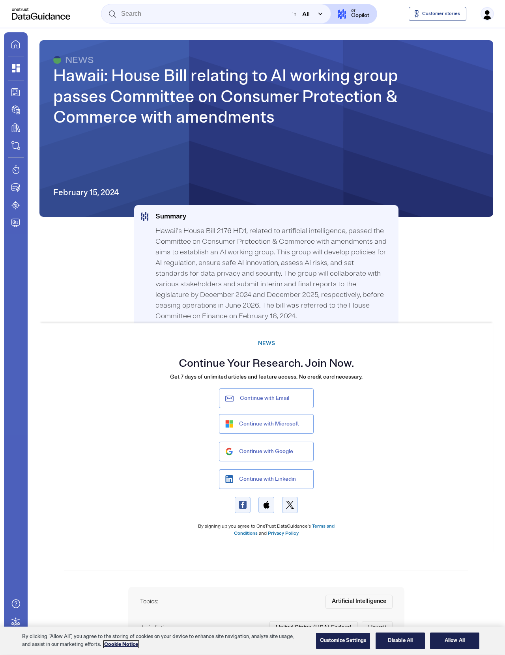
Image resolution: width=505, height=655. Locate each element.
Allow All (455, 640)
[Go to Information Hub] (16, 92)
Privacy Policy (283, 533)
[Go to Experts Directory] (16, 621)
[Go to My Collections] (16, 68)
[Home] (41, 14)
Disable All (400, 640)
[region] (252, 641)
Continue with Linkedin (267, 479)
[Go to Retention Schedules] (16, 169)
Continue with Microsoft (269, 423)
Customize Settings (343, 640)
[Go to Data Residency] (16, 187)
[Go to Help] (16, 604)
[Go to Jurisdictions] (16, 110)
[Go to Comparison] (16, 145)
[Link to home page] (16, 44)
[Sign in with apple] (266, 505)
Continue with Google (266, 451)
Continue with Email (264, 398)
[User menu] (487, 14)
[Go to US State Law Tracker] (16, 205)
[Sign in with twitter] (290, 505)
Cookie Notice (121, 644)
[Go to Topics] (16, 128)
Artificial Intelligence (359, 601)
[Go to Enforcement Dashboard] (16, 223)
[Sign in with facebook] (243, 505)
